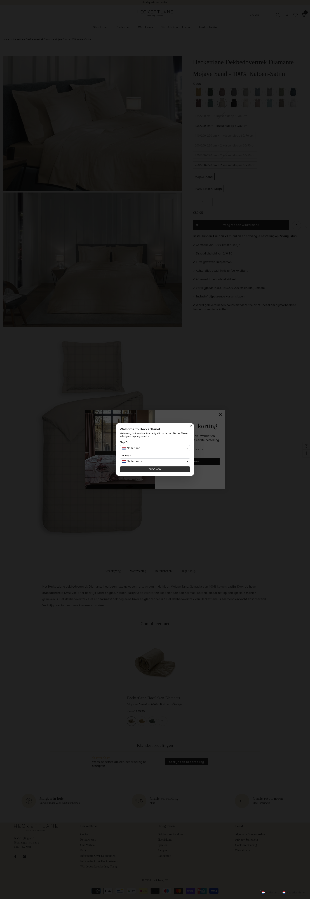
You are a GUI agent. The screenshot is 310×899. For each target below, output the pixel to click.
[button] (283, 892)
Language (125, 455)
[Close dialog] (191, 426)
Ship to (124, 442)
